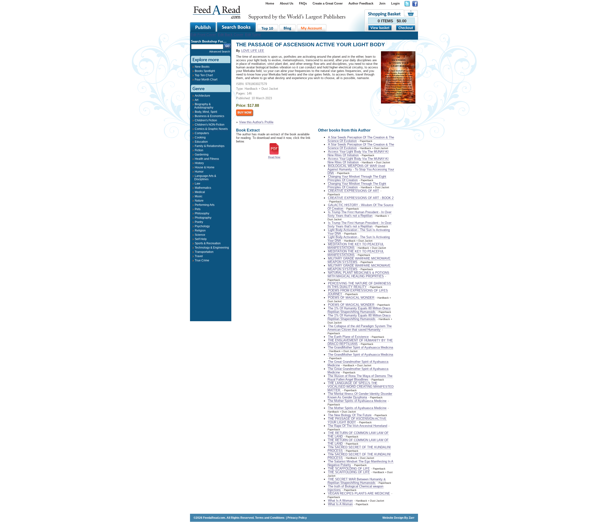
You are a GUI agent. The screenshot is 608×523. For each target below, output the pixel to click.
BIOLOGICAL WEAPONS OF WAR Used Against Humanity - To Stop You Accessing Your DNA (361, 169)
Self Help (201, 239)
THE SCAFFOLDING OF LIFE (349, 468)
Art (196, 100)
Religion (200, 230)
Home (270, 3)
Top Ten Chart (204, 75)
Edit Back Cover (230, 35)
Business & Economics (209, 116)
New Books (202, 66)
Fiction (199, 150)
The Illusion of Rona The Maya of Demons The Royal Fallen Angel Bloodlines (360, 377)
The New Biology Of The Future (349, 415)
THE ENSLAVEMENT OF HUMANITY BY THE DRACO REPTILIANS (360, 342)
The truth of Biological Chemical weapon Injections (355, 488)
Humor (199, 171)
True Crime (202, 260)
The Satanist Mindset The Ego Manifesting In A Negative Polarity (360, 463)
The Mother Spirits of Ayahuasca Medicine (357, 401)
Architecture (202, 95)
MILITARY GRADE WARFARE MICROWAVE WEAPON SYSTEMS (359, 260)
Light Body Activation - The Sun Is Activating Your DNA (359, 231)
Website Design (393, 517)
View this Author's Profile (256, 122)
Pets (197, 209)
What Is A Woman (340, 500)
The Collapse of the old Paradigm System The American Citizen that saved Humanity (360, 327)
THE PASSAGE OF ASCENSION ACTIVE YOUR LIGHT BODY (357, 420)
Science (200, 234)
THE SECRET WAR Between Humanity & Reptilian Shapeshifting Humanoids (357, 481)
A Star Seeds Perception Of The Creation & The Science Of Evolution (361, 139)
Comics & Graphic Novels (211, 129)
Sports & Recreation (208, 243)
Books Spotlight (205, 71)
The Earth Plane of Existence (348, 337)
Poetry (199, 222)
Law (197, 183)
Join (382, 3)
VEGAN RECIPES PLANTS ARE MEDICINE (359, 493)
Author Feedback (360, 3)
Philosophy (202, 213)
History (199, 163)
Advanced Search (219, 51)
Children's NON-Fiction (209, 124)
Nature (199, 200)
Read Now (274, 157)
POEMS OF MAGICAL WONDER (351, 297)
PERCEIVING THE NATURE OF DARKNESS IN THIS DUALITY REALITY (359, 285)
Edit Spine (253, 35)
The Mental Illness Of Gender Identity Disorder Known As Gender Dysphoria (360, 395)
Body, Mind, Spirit (206, 111)
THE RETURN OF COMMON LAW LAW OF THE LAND (358, 434)
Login (395, 3)
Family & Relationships (209, 146)
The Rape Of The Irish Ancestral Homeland (357, 426)
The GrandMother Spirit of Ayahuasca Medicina (360, 347)
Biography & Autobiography (203, 106)
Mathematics (203, 187)
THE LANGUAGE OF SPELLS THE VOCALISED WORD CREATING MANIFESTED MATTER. (361, 386)
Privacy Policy (297, 517)
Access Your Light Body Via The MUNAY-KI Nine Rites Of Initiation (358, 153)
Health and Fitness (207, 158)
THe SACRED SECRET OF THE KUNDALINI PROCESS (359, 448)
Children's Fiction (206, 120)
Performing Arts (204, 205)
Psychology (202, 226)
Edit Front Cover (203, 35)
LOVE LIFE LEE (252, 50)
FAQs (303, 3)
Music (198, 196)
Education (201, 141)
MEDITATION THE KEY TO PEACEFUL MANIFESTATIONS (356, 246)
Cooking (200, 137)
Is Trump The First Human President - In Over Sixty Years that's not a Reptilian (359, 213)
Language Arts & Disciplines (205, 177)
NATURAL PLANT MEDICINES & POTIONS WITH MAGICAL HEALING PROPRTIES (358, 274)
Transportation (204, 252)
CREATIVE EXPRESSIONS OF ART (353, 191)
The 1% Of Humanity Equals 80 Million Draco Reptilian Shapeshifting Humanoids (359, 310)
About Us (286, 3)
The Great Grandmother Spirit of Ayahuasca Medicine (358, 363)
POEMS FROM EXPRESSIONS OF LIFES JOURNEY (358, 292)
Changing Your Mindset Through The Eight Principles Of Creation (357, 178)
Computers (202, 133)
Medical (200, 192)
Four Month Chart (206, 79)
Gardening (202, 154)
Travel (199, 256)
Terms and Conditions (270, 517)
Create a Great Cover (328, 3)
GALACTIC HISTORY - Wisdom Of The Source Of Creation (360, 206)
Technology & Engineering (212, 247)
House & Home (204, 167)
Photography (203, 217)
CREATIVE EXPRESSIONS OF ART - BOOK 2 (361, 198)
